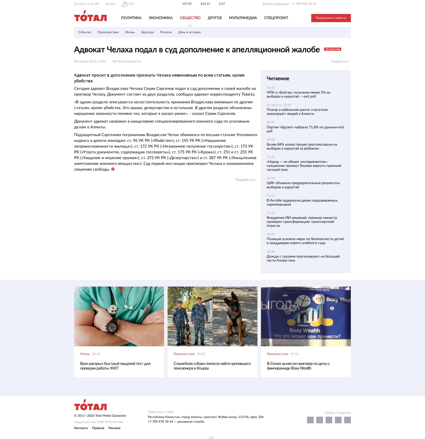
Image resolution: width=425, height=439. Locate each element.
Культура (147, 32)
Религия (166, 32)
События (84, 32)
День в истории (189, 32)
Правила (98, 428)
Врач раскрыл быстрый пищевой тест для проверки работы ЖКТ (115, 366)
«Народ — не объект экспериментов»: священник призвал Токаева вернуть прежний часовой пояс (304, 165)
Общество (190, 18)
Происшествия (108, 32)
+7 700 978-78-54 (304, 4)
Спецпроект (276, 18)
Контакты (81, 428)
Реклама (114, 428)
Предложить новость (331, 17)
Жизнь (130, 32)
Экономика (161, 18)
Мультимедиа (243, 18)
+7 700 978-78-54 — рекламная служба (176, 421)
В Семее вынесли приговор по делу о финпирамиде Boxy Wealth (298, 366)
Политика (131, 18)
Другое (215, 18)
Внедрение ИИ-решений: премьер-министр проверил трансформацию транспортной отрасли (302, 221)
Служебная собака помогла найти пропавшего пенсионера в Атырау (212, 366)
